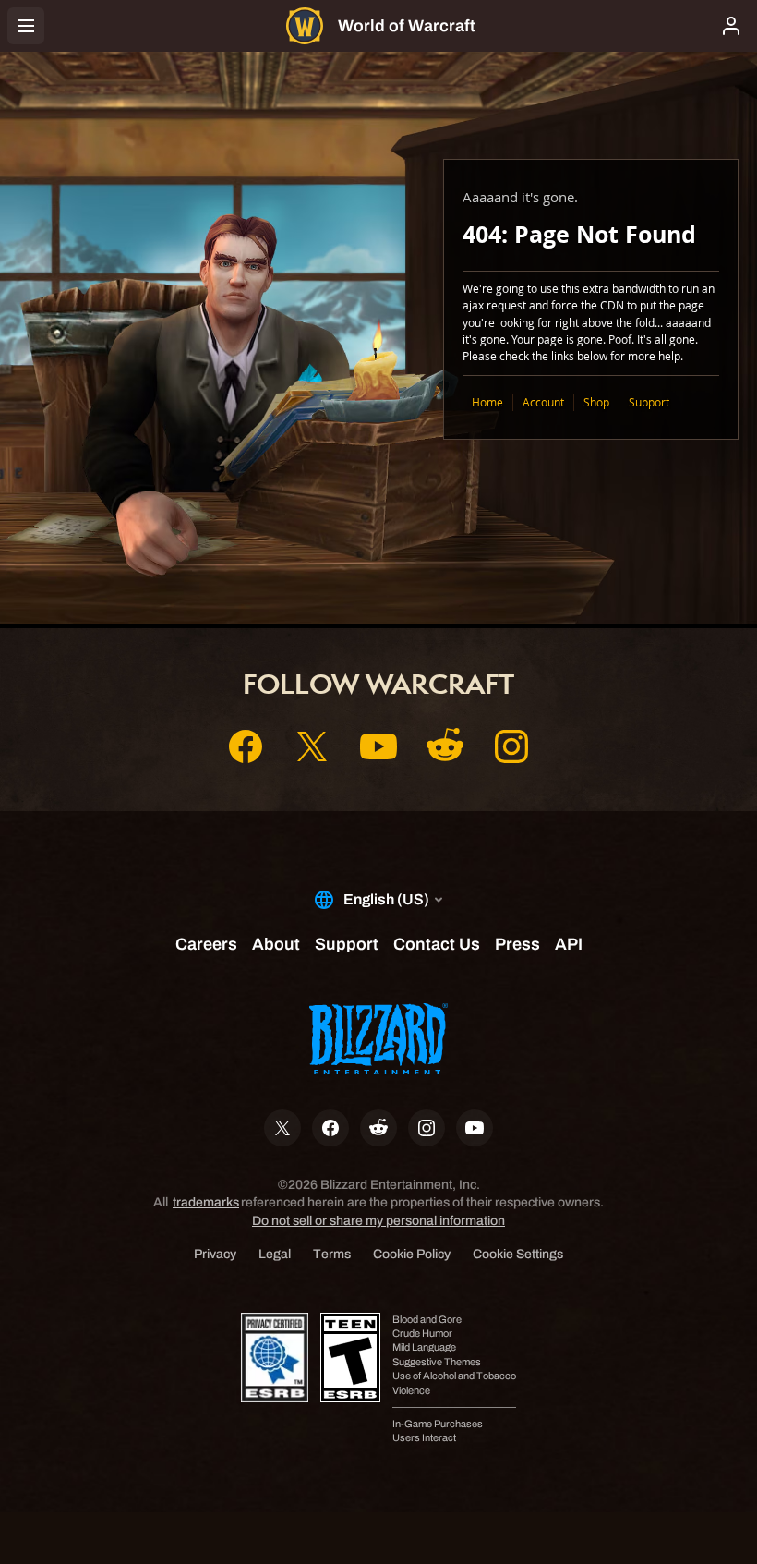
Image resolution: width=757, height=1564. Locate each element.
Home (487, 402)
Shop (596, 402)
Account (543, 402)
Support (649, 402)
